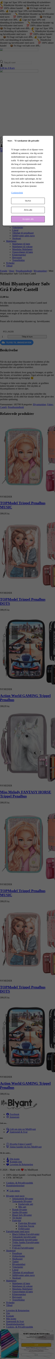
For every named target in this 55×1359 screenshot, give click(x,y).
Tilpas (28, 201)
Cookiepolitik (17, 193)
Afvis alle (28, 210)
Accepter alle (28, 219)
